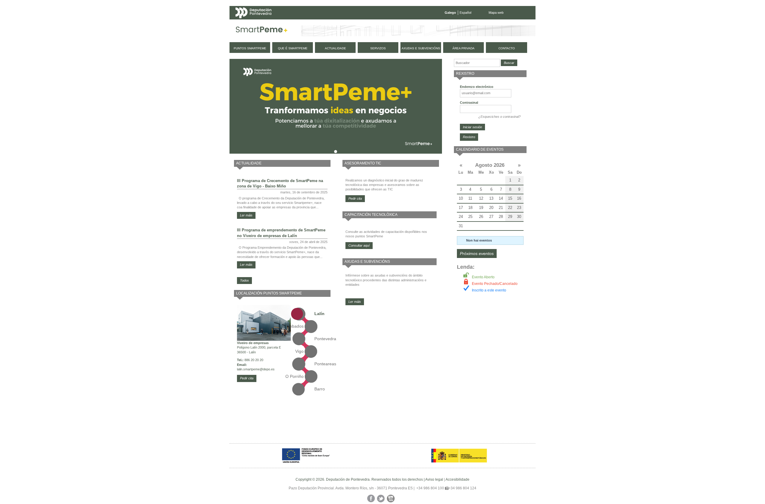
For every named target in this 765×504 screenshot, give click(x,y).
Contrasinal (469, 102)
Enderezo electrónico (476, 86)
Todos (244, 280)
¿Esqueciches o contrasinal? (499, 116)
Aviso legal (434, 479)
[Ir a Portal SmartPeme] (261, 30)
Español (465, 12)
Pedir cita (246, 378)
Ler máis (246, 215)
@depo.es (267, 369)
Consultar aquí (359, 245)
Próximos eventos (477, 253)
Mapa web (496, 12)
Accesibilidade (457, 479)
